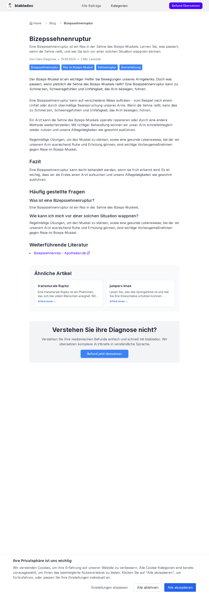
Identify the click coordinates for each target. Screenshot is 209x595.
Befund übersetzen (186, 5)
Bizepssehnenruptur (44, 67)
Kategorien (119, 6)
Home (37, 23)
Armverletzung (131, 67)
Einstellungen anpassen (109, 587)
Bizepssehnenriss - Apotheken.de (60, 253)
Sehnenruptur (107, 67)
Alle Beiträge (91, 6)
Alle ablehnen (147, 587)
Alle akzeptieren (180, 587)
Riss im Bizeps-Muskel (78, 67)
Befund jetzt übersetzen (104, 353)
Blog (53, 23)
